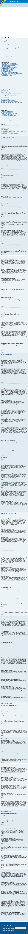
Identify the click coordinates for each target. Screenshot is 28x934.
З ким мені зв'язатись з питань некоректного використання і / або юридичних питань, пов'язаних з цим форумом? (13, 132)
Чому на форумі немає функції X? (6, 130)
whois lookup (17, 895)
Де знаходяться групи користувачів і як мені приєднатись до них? (11, 93)
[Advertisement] (14, 22)
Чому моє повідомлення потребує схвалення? (8, 74)
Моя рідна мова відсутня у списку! (6, 56)
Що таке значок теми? (4, 86)
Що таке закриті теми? (4, 85)
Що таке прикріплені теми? (5, 84)
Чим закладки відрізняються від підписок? (7, 118)
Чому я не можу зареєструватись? (6, 42)
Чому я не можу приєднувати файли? (7, 70)
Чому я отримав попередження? (6, 71)
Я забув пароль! (3, 46)
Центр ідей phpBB (4, 885)
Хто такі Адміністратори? (5, 90)
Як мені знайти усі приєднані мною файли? (8, 126)
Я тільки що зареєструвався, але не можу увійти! (9, 43)
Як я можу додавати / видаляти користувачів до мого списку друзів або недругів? (12, 107)
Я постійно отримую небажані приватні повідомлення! (9, 101)
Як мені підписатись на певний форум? (7, 120)
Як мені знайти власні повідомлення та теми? (8, 115)
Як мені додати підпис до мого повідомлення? (8, 65)
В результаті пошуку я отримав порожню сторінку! (9, 113)
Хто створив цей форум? (5, 129)
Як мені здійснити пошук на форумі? (7, 111)
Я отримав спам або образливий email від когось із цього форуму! (11, 102)
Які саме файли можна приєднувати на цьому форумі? (10, 125)
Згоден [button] (20, 928)
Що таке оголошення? (4, 83)
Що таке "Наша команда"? (5, 97)
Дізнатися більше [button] (6, 932)
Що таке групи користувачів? (5, 92)
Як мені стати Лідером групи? (5, 94)
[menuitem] (26, 4)
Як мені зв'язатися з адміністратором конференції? (9, 133)
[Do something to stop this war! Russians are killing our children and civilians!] (3, 3)
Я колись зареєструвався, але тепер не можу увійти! (9, 45)
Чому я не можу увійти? (5, 44)
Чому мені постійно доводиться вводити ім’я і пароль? (10, 47)
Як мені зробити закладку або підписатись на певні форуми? (11, 119)
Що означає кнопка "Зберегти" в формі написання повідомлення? (11, 73)
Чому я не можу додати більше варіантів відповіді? (9, 67)
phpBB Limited (8, 874)
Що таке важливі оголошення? (6, 82)
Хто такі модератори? (4, 91)
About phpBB (3, 877)
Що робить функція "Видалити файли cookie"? (8, 48)
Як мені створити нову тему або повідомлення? (8, 63)
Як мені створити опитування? (6, 66)
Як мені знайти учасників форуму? (6, 114)
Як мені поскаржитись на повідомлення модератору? (9, 72)
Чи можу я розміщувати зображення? (7, 81)
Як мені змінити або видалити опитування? (8, 68)
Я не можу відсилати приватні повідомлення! (8, 100)
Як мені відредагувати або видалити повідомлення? (9, 64)
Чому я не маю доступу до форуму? (7, 69)
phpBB (5, 304)
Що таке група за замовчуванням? (6, 96)
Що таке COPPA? (3, 41)
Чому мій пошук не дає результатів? (7, 112)
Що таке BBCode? (4, 78)
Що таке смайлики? (4, 80)
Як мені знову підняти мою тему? (6, 75)
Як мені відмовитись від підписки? (6, 121)
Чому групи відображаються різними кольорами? (9, 95)
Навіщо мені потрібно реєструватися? (7, 40)
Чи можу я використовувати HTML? (6, 79)
